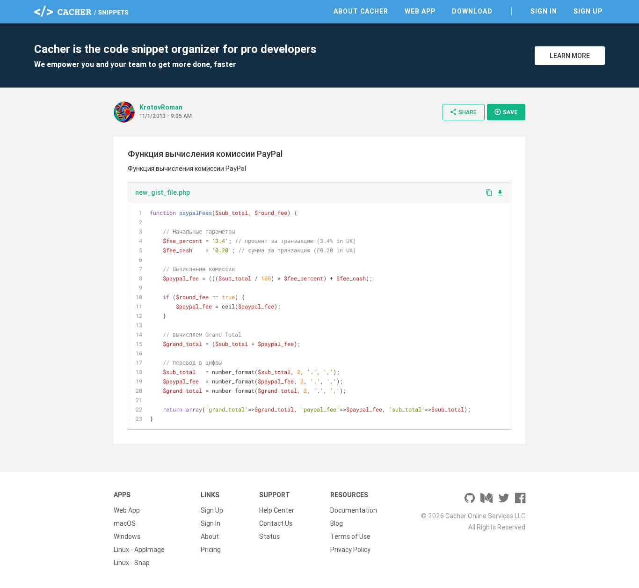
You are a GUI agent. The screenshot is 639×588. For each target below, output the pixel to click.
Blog (336, 523)
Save (505, 112)
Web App (420, 11)
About (210, 536)
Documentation (353, 510)
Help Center (276, 510)
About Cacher (361, 11)
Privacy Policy (350, 549)
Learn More (570, 55)
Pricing (211, 549)
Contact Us (275, 523)
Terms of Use (350, 536)
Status (269, 536)
